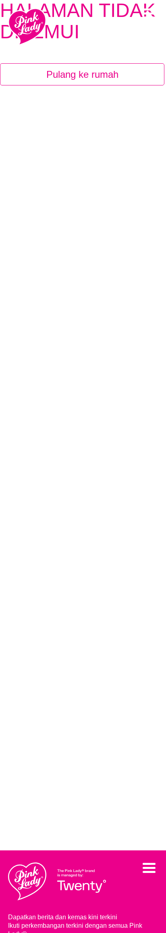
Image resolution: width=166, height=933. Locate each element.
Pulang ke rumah (82, 74)
